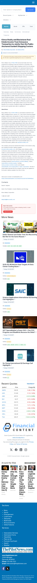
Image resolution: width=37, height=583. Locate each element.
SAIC (9, 311)
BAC (3, 399)
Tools (31, 26)
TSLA (3, 417)
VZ (24, 344)
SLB (8, 278)
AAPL (3, 393)
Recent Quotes (7, 15)
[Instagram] (26, 450)
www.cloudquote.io (18, 437)
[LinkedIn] (21, 450)
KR (17, 246)
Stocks (15, 26)
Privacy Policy (9, 577)
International (25, 32)
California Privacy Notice (18, 577)
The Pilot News (13, 575)
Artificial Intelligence (11, 275)
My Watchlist (21, 15)
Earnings (9, 308)
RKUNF (12, 344)
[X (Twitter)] (11, 450)
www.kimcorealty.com (22, 142)
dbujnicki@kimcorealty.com (8, 199)
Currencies (18, 32)
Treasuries (6, 35)
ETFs (23, 26)
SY (8, 377)
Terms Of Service (21, 444)
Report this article (8, 211)
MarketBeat (7, 243)
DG (12, 246)
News (11, 32)
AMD (3, 396)
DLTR (15, 246)
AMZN (4, 390)
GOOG (4, 402)
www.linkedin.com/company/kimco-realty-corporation (15, 166)
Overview (6, 32)
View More (30, 384)
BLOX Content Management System (15, 579)
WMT (20, 246)
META (3, 405)
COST (9, 246)
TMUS (21, 344)
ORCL (3, 414)
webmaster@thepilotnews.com (16, 563)
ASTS (9, 344)
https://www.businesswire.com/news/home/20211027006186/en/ (18, 178)
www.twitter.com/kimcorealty (9, 163)
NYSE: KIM (14, 62)
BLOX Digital (28, 579)
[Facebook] (16, 450)
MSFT (3, 408)
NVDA (3, 411)
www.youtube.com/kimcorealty (9, 164)
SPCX (16, 344)
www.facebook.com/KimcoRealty (20, 161)
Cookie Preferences (29, 577)
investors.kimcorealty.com (8, 149)
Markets (6, 26)
